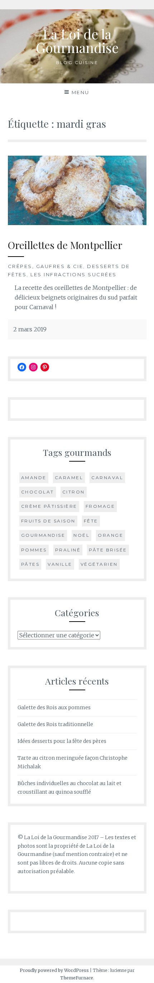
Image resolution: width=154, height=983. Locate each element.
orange (110, 535)
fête (91, 521)
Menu (81, 92)
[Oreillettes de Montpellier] (77, 223)
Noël (81, 535)
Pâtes (30, 564)
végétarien (99, 564)
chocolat (37, 492)
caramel (69, 477)
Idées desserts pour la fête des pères (62, 741)
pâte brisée (108, 550)
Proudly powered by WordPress (54, 970)
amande (34, 477)
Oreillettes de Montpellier (65, 245)
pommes (34, 550)
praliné (68, 550)
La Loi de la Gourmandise (77, 41)
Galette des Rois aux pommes (54, 707)
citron (73, 492)
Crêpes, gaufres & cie (45, 266)
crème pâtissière (49, 506)
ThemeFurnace (76, 977)
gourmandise (43, 535)
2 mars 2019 (30, 329)
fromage (100, 506)
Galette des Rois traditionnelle (55, 724)
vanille (60, 564)
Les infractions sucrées (73, 274)
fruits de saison (48, 521)
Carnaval (107, 477)
